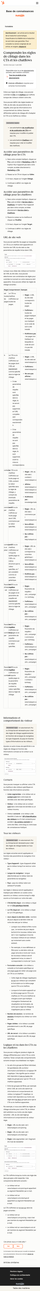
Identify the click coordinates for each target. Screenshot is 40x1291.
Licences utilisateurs (15, 83)
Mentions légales (16, 1271)
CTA (13, 95)
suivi (9, 807)
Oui (8, 1246)
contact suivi (12, 797)
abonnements (29, 70)
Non (18, 1246)
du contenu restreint (22, 822)
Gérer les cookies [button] (16, 1279)
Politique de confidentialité (20, 1275)
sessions (10, 1017)
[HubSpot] (2, 2)
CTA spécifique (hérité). (20, 906)
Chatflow (25, 140)
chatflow (22, 95)
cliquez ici (22, 47)
